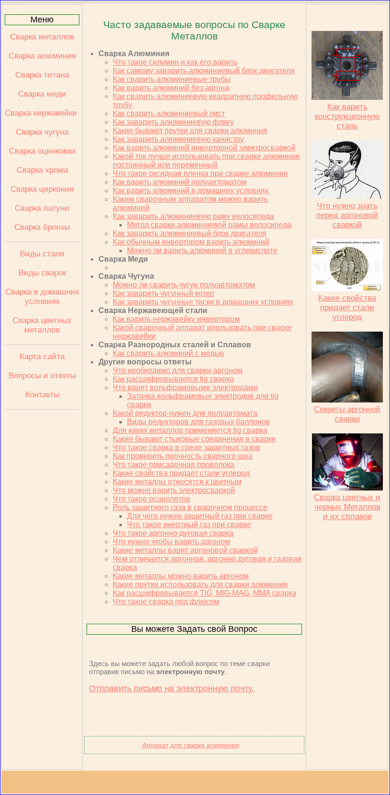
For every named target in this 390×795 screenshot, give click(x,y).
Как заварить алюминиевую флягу (173, 122)
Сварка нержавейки (42, 113)
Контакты (42, 394)
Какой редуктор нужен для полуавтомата (185, 413)
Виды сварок (42, 272)
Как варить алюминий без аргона (171, 88)
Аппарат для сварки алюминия (190, 745)
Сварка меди (42, 93)
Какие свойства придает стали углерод (181, 473)
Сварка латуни (42, 208)
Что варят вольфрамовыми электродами (185, 387)
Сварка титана (42, 74)
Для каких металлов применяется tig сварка (190, 430)
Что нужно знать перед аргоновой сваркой (347, 215)
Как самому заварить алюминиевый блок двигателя (204, 71)
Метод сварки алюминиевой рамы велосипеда (209, 225)
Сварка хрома (42, 170)
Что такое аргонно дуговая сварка (173, 533)
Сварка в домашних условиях (42, 296)
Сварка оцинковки (42, 151)
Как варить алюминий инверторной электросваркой (204, 148)
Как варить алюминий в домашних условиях (191, 190)
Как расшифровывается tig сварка (173, 379)
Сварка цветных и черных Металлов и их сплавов (347, 507)
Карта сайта (42, 356)
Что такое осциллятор (151, 499)
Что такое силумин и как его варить (175, 62)
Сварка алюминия (42, 55)
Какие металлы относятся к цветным (177, 482)
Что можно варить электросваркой (174, 490)
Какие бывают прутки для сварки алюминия (190, 131)
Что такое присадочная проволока (173, 465)
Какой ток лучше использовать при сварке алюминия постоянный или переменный (206, 160)
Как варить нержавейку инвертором (176, 319)
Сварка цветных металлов (42, 325)
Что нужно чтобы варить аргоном (171, 542)
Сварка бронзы (42, 227)
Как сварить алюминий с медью (168, 353)
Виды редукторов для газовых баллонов (198, 422)
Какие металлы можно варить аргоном (181, 576)
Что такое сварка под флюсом (166, 602)
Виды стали (42, 253)
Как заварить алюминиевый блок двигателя (189, 233)
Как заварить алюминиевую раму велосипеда (193, 216)
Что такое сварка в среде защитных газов (186, 447)
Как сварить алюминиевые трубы (172, 79)
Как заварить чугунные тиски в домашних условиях (203, 302)
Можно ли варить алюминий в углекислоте (202, 250)
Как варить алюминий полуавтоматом (179, 182)
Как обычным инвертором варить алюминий (191, 242)
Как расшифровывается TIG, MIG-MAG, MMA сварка (204, 593)
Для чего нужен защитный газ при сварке (200, 516)
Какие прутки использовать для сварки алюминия (200, 584)
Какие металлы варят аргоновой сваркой (185, 550)
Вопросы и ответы (42, 375)
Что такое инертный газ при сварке (189, 524)
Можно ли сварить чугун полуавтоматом (184, 285)
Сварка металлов (42, 36)
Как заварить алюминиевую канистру (178, 139)
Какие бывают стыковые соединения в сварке (194, 439)
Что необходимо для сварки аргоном (178, 370)
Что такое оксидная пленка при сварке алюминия (200, 173)
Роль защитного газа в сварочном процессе (190, 507)
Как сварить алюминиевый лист (169, 113)
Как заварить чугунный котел (163, 293)
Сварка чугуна (42, 132)
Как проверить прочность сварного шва (183, 456)
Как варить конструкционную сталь (347, 116)
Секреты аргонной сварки (347, 414)
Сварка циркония (42, 189)
